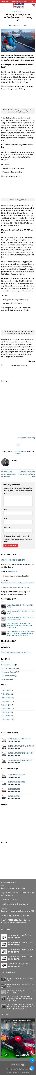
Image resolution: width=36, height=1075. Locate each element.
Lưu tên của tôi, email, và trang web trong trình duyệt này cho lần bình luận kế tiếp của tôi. (17, 539)
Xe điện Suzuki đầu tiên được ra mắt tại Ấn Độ (20, 606)
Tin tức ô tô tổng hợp (18, 12)
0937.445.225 (12, 900)
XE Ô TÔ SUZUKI (25, 1068)
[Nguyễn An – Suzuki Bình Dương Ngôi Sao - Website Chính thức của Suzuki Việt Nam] (18, 6)
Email (5, 518)
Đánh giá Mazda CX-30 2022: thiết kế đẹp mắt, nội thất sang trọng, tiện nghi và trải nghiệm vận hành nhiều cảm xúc (20, 633)
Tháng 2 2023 (5, 690)
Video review (5, 679)
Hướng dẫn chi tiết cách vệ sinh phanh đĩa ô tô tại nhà (26, 474)
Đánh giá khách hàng (8, 665)
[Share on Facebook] (16, 444)
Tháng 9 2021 (5, 712)
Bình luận (6, 494)
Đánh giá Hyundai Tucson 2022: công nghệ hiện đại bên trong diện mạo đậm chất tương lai (19, 625)
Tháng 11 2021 (6, 705)
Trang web (6, 527)
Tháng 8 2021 (5, 716)
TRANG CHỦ (8, 1068)
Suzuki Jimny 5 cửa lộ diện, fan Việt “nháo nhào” (20, 612)
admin (25, 25)
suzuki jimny (5, 652)
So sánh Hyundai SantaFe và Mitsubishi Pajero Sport (8, 474)
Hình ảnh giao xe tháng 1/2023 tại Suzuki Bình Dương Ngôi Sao (20, 618)
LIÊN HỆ (27, 1069)
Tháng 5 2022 (5, 694)
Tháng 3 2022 (5, 701)
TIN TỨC (21, 1069)
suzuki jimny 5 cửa (15, 652)
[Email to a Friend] (19, 444)
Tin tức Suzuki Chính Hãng (26, 438)
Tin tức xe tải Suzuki (8, 676)
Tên (5, 509)
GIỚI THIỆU (17, 1068)
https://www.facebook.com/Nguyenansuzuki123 (17, 583)
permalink (18, 453)
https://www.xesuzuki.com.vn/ (19, 587)
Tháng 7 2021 (5, 719)
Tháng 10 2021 (6, 709)
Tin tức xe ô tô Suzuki (8, 672)
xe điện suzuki (26, 652)
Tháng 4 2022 (5, 698)
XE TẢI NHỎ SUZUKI (12, 1069)
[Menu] (2, 5)
